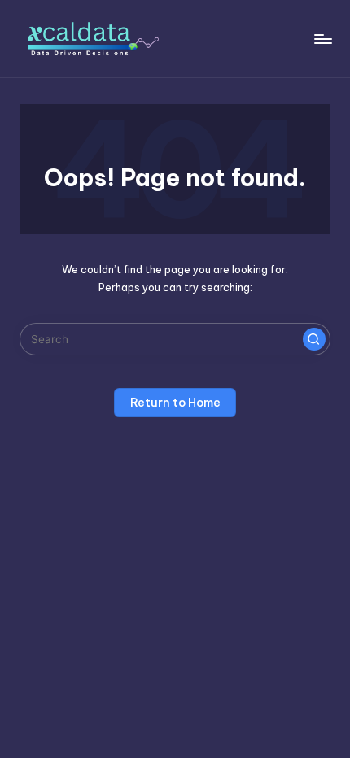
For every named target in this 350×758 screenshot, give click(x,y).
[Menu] (322, 38)
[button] (314, 339)
